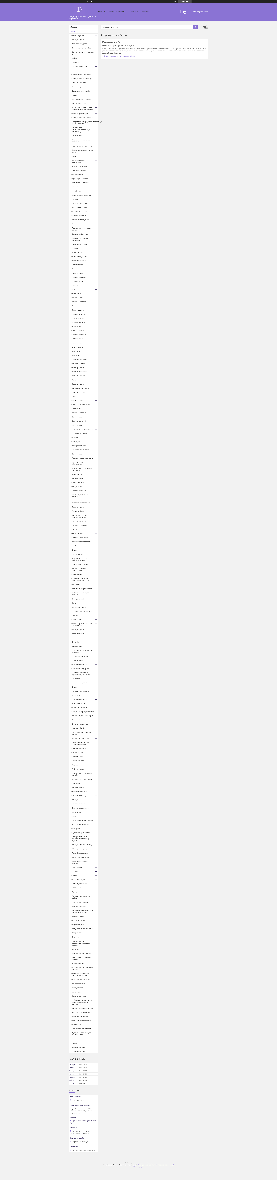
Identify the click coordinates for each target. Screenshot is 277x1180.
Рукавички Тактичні (79, 511)
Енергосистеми (77, 533)
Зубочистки (76, 585)
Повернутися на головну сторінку (119, 56)
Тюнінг (74, 603)
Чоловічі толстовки (79, 277)
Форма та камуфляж (79, 44)
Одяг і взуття (77, 417)
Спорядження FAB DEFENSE (82, 118)
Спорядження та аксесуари (82, 79)
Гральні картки (77, 752)
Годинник (75, 765)
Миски (74, 1043)
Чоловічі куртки (77, 273)
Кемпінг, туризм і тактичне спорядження (82, 625)
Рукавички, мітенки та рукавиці (80, 496)
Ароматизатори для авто (81, 542)
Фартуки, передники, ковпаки (82, 1012)
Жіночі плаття (77, 474)
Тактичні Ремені (78, 787)
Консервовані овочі (79, 446)
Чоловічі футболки (79, 335)
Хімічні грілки (76, 191)
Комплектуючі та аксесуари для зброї (82, 774)
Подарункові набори (79, 433)
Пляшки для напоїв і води (81, 1029)
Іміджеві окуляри (78, 925)
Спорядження (77, 619)
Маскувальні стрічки (79, 207)
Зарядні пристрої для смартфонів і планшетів (80, 516)
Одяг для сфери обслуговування (78, 463)
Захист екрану (77, 646)
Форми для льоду (78, 920)
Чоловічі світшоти (78, 314)
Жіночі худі (76, 351)
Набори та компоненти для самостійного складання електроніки (82, 1002)
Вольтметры (76, 812)
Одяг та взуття (77, 265)
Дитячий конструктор (80, 724)
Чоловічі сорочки (78, 322)
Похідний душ (77, 136)
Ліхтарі (74, 95)
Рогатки (75, 892)
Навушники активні (79, 170)
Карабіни (75, 187)
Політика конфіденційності (165, 1165)
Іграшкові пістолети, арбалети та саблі (79, 559)
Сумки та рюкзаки (78, 330)
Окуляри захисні (78, 599)
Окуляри (75, 615)
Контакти (145, 12)
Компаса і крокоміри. (79, 166)
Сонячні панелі (77, 660)
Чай (73, 1039)
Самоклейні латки (78, 482)
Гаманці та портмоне (80, 853)
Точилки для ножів (79, 996)
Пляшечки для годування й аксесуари (82, 651)
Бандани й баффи (78, 728)
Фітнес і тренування (79, 256)
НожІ (74, 546)
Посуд (74, 70)
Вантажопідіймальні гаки (81, 980)
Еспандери (76, 679)
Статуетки (76, 783)
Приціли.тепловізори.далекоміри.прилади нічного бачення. (87, 123)
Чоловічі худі (76, 326)
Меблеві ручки (77, 478)
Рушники (75, 199)
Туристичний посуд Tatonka (82, 48)
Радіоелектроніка (78, 392)
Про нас (134, 12)
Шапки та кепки (78, 347)
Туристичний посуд (79, 607)
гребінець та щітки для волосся (80, 594)
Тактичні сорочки (78, 363)
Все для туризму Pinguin (81, 91)
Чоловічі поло (77, 343)
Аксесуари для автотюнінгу (82, 845)
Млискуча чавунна (78, 880)
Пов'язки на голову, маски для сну (81, 229)
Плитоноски (76, 888)
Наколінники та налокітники (82, 146)
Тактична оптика (78, 174)
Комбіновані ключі (78, 984)
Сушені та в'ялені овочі (80, 450)
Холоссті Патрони (78, 376)
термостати (76, 992)
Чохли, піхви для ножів (80, 824)
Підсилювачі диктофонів (81, 833)
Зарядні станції (77, 487)
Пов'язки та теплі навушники (82, 458)
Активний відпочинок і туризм (83, 716)
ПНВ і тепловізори (78, 769)
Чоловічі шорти (77, 339)
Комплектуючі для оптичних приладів (82, 968)
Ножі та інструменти (79, 664)
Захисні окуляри (78, 36)
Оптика (74, 550)
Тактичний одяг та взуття (81, 720)
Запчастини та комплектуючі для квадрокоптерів (82, 911)
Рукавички (76, 62)
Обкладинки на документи (81, 74)
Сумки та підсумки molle (81, 405)
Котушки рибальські (79, 211)
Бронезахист (76, 409)
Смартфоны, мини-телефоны (82, 820)
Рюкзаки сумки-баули (80, 113)
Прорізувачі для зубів (80, 656)
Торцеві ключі (77, 933)
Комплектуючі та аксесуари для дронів (82, 469)
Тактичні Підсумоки (79, 413)
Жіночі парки (76, 293)
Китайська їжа (77, 554)
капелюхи (75, 949)
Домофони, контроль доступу (83, 429)
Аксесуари (75, 800)
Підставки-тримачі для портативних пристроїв (80, 580)
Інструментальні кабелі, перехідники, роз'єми (80, 974)
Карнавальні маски (79, 906)
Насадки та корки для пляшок (83, 712)
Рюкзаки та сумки (78, 224)
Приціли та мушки (78, 1051)
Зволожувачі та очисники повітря (81, 958)
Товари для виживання (80, 707)
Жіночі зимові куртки (79, 372)
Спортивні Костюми (79, 359)
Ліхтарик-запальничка (80, 538)
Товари (72, 31)
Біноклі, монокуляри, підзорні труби (82, 151)
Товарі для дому (78, 384)
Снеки (74, 816)
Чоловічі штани (77, 281)
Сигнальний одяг (78, 761)
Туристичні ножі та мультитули (79, 161)
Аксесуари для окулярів (80, 691)
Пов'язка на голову (79, 491)
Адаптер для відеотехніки (81, 953)
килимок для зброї (79, 1047)
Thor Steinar (76, 355)
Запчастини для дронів (80, 388)
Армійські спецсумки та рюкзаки (80, 862)
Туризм (74, 269)
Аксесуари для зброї (79, 40)
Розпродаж (76, 442)
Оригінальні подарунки (80, 669)
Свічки (74, 529)
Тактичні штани (77, 298)
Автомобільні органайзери (82, 589)
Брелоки (75, 285)
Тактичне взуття (78, 310)
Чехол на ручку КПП (79, 683)
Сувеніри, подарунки (79, 525)
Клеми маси (76, 1025)
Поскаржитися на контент (146, 1165)
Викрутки (75, 937)
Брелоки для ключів (79, 421)
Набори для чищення (80, 66)
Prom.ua (149, 1163)
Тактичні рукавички (79, 302)
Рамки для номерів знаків (81, 1020)
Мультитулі (76, 695)
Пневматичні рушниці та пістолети (81, 141)
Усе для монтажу (78, 804)
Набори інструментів (79, 791)
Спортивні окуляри (79, 83)
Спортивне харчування (80, 808)
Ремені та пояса (78, 318)
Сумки (74, 396)
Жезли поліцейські (78, 634)
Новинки (75, 248)
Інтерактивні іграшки (79, 638)
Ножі (74, 289)
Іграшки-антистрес (79, 703)
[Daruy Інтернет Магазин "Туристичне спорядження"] (79, 9)
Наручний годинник (79, 216)
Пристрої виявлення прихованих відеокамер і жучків (81, 839)
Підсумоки (75, 871)
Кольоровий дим (78, 963)
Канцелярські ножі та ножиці (82, 929)
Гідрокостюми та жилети (81, 203)
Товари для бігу (78, 252)
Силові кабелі (77, 574)
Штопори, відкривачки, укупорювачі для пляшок (81, 674)
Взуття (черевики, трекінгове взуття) (83, 53)
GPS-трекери (76, 828)
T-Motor (75, 437)
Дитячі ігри (76, 642)
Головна (102, 12)
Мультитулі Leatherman (80, 179)
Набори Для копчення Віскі (82, 611)
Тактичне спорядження (80, 220)
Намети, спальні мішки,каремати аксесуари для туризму (81, 130)
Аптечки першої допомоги (81, 99)
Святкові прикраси (79, 748)
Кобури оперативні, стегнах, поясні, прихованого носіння (82, 108)
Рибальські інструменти (80, 1016)
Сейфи (74, 58)
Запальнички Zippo (79, 103)
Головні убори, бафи (79, 884)
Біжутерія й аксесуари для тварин (81, 733)
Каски (74, 156)
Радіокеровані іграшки (80, 564)
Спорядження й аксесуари (81, 195)
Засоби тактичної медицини (82, 1008)
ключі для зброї (77, 988)
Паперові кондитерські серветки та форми (80, 743)
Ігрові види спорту (78, 261)
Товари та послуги (117, 12)
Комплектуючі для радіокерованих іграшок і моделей (81, 943)
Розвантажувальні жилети (82, 87)
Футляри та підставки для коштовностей (81, 1034)
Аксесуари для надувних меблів (81, 897)
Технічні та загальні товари (82, 779)
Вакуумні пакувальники (80, 902)
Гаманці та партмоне (80, 244)
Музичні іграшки (78, 916)
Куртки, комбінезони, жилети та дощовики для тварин (83, 502)
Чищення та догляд (79, 796)
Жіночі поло (76, 306)
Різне (74, 380)
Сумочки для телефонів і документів (81, 239)
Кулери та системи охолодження (79, 569)
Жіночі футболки (78, 367)
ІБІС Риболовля (77, 400)
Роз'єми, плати (77, 757)
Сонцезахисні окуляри (80, 234)
